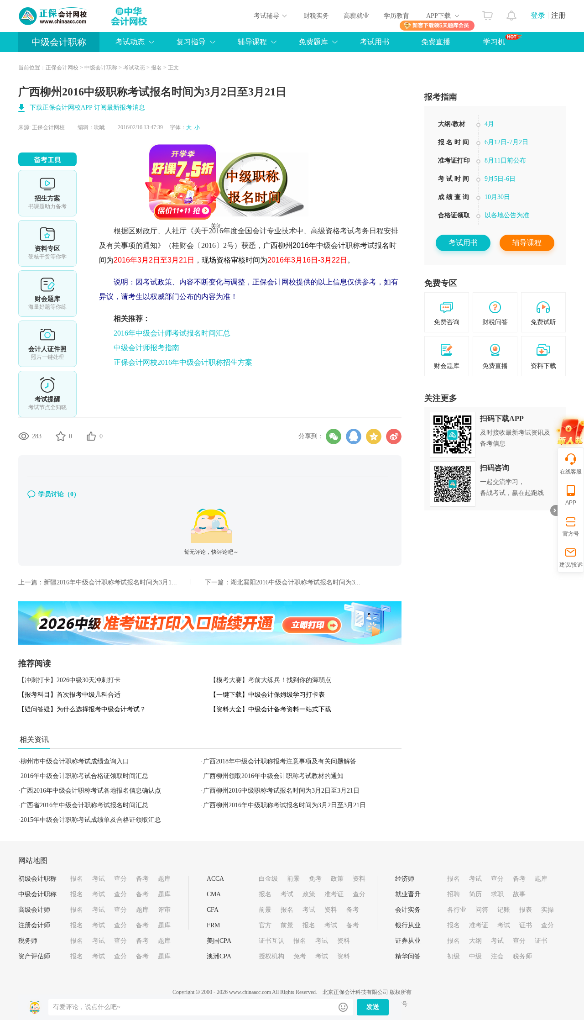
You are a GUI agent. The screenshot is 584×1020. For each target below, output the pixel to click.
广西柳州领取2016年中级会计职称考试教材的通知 (273, 776)
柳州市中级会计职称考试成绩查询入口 (75, 761)
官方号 (571, 534)
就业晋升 (408, 894)
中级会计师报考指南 (146, 348)
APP (570, 502)
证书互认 (271, 940)
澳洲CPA (219, 956)
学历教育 (396, 15)
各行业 (456, 909)
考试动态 (134, 67)
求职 (497, 894)
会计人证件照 (47, 344)
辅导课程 (527, 243)
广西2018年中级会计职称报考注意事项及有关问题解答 (279, 761)
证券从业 (408, 940)
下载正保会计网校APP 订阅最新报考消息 (87, 107)
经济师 (404, 878)
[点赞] (91, 436)
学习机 (494, 42)
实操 (547, 909)
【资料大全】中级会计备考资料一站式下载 (270, 709)
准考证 (334, 894)
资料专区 (47, 243)
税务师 (27, 940)
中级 (475, 956)
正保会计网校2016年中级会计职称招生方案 (183, 362)
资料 (359, 878)
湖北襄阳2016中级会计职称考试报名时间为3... (295, 582)
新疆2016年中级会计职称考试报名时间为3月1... (110, 582)
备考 (142, 878)
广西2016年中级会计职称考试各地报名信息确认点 (91, 790)
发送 (372, 1007)
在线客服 (571, 471)
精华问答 (408, 956)
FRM (213, 925)
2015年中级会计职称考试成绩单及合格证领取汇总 (91, 819)
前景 (293, 878)
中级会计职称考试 (345, 245)
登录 (538, 15)
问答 (481, 909)
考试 (98, 878)
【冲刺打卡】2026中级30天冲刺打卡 (69, 680)
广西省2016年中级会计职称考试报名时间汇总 (84, 805)
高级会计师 (34, 909)
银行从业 (408, 925)
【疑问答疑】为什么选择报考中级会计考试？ (82, 709)
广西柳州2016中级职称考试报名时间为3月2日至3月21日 (281, 790)
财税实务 (316, 15)
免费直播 (435, 42)
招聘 (453, 894)
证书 (525, 925)
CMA (214, 894)
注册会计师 (34, 925)
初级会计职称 (37, 878)
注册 (558, 15)
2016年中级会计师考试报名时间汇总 (172, 333)
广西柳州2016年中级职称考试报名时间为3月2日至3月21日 (284, 805)
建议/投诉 (571, 565)
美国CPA (219, 940)
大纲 (475, 940)
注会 (497, 956)
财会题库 (47, 293)
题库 (164, 878)
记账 (503, 909)
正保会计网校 (62, 67)
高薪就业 (356, 15)
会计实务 (408, 909)
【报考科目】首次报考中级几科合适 (69, 694)
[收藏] (60, 436)
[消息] (511, 13)
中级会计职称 (58, 42)
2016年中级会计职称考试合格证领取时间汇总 (84, 776)
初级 (453, 956)
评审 (164, 909)
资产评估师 (34, 956)
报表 (525, 909)
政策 (337, 878)
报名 (156, 67)
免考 (315, 878)
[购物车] (487, 13)
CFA (213, 909)
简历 (475, 894)
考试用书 (374, 42)
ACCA (215, 878)
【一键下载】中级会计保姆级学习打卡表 (267, 694)
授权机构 (271, 956)
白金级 (268, 878)
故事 (519, 894)
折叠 (554, 510)
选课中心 (47, 193)
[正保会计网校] (53, 16)
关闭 (235, 245)
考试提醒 (47, 394)
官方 (265, 925)
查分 (120, 878)
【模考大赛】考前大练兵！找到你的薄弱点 (270, 680)
